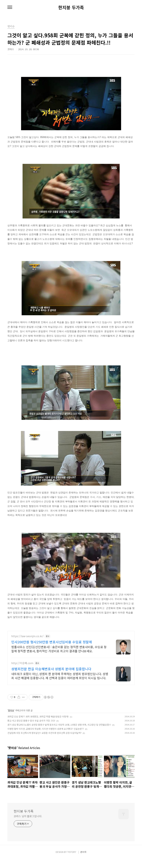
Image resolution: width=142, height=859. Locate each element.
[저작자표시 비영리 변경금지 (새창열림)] (48, 697)
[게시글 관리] (23, 697)
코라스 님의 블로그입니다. (28, 816)
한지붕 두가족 (71, 7)
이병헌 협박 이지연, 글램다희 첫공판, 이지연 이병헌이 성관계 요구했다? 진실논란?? (45, 728)
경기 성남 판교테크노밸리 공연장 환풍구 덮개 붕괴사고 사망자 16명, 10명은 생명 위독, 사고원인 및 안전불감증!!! (59, 724)
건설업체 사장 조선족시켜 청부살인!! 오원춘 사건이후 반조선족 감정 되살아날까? (44, 732)
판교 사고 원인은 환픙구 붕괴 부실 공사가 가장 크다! (31, 720)
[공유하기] (18, 697)
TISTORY (71, 851)
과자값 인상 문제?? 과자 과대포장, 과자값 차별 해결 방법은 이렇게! (38, 716)
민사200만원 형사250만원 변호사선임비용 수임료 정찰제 (51, 642)
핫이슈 (11, 710)
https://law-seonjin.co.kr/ (27, 636)
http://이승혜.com (22, 663)
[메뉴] (9, 7)
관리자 (83, 851)
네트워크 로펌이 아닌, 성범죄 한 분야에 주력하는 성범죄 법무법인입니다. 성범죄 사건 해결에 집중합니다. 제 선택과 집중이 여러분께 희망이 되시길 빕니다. (59, 676)
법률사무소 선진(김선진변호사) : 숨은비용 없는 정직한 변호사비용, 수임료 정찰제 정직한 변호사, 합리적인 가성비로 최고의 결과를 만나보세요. (58, 649)
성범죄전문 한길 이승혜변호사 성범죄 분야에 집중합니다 (51, 669)
